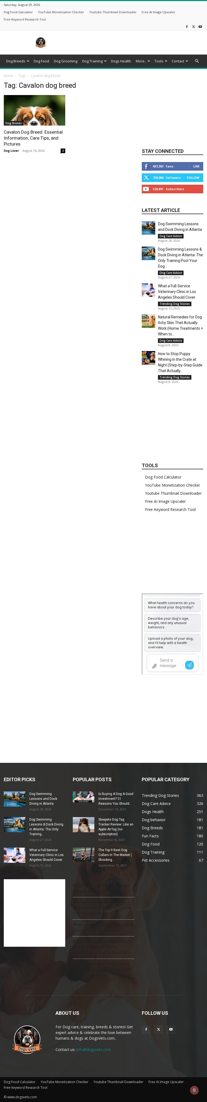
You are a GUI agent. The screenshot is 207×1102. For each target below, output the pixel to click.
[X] (193, 26)
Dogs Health (121, 61)
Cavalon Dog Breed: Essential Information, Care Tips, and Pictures (33, 138)
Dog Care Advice (171, 236)
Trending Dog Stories (175, 304)
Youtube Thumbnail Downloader (113, 12)
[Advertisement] (140, 43)
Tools (158, 61)
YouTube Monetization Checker (61, 12)
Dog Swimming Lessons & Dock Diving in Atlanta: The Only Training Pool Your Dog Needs (102, 908)
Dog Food (41, 61)
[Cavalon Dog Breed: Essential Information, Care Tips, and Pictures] (34, 110)
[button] (196, 61)
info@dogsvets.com (93, 1049)
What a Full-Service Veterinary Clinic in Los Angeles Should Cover (177, 291)
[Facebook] (187, 26)
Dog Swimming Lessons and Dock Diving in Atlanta (43, 799)
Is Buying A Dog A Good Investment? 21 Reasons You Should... (115, 799)
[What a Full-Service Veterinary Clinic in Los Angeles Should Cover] (148, 290)
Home (8, 75)
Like (196, 166)
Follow (193, 178)
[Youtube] (200, 26)
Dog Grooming (65, 61)
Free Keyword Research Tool (25, 19)
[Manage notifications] (194, 1090)
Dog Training (92, 61)
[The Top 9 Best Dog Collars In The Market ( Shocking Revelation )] (83, 855)
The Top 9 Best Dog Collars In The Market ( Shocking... (115, 855)
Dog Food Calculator (18, 12)
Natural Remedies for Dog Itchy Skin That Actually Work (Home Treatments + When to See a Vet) (103, 947)
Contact (178, 61)
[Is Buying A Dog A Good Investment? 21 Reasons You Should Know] (83, 796)
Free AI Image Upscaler (158, 12)
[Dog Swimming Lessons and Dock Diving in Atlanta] (148, 228)
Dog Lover (11, 151)
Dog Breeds (15, 61)
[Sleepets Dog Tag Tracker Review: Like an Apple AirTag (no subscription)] (83, 824)
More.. (141, 61)
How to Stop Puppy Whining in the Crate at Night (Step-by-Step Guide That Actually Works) (102, 969)
